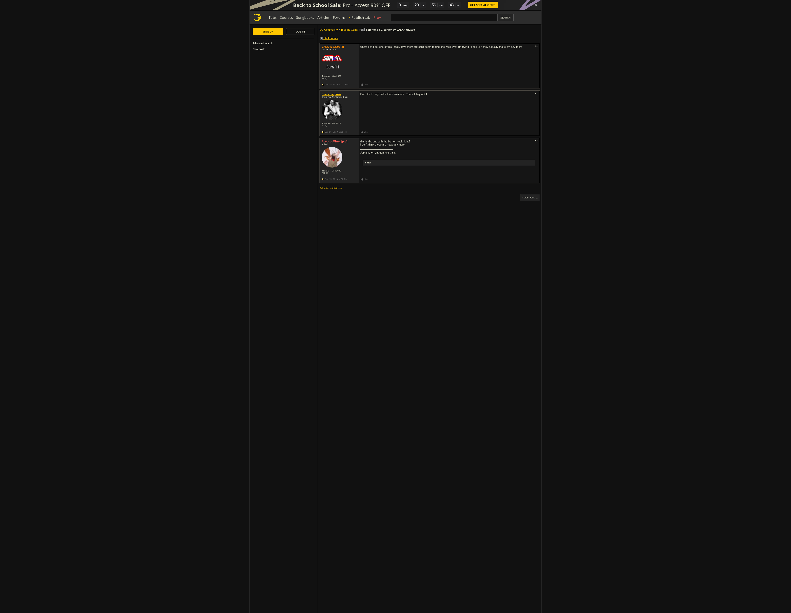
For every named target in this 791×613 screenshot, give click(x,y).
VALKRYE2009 (331, 46)
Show (368, 163)
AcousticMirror (331, 141)
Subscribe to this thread (331, 188)
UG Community (328, 29)
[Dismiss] (535, 5)
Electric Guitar (349, 29)
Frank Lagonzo (331, 94)
